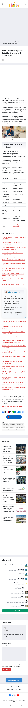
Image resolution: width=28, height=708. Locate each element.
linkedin (4, 406)
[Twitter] (12, 695)
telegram (4, 408)
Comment (4, 645)
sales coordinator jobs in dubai (10, 429)
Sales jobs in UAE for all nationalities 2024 (13, 337)
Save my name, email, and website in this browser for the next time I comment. (12, 665)
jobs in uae (5, 427)
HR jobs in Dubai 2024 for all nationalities (13, 284)
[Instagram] (15, 695)
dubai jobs (5, 424)
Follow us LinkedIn (15, 417)
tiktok (20, 406)
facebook (15, 406)
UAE (7, 41)
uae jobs (22, 429)
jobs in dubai (20, 424)
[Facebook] (10, 695)
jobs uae (12, 427)
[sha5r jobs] (14, 4)
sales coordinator (20, 427)
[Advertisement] (14, 24)
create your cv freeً (14, 680)
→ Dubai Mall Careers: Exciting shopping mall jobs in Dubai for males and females (13, 307)
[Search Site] (25, 4)
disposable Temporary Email (14, 628)
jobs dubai (12, 424)
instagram (9, 406)
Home (3, 41)
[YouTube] (18, 695)
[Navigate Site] (2, 4)
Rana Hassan (8, 59)
